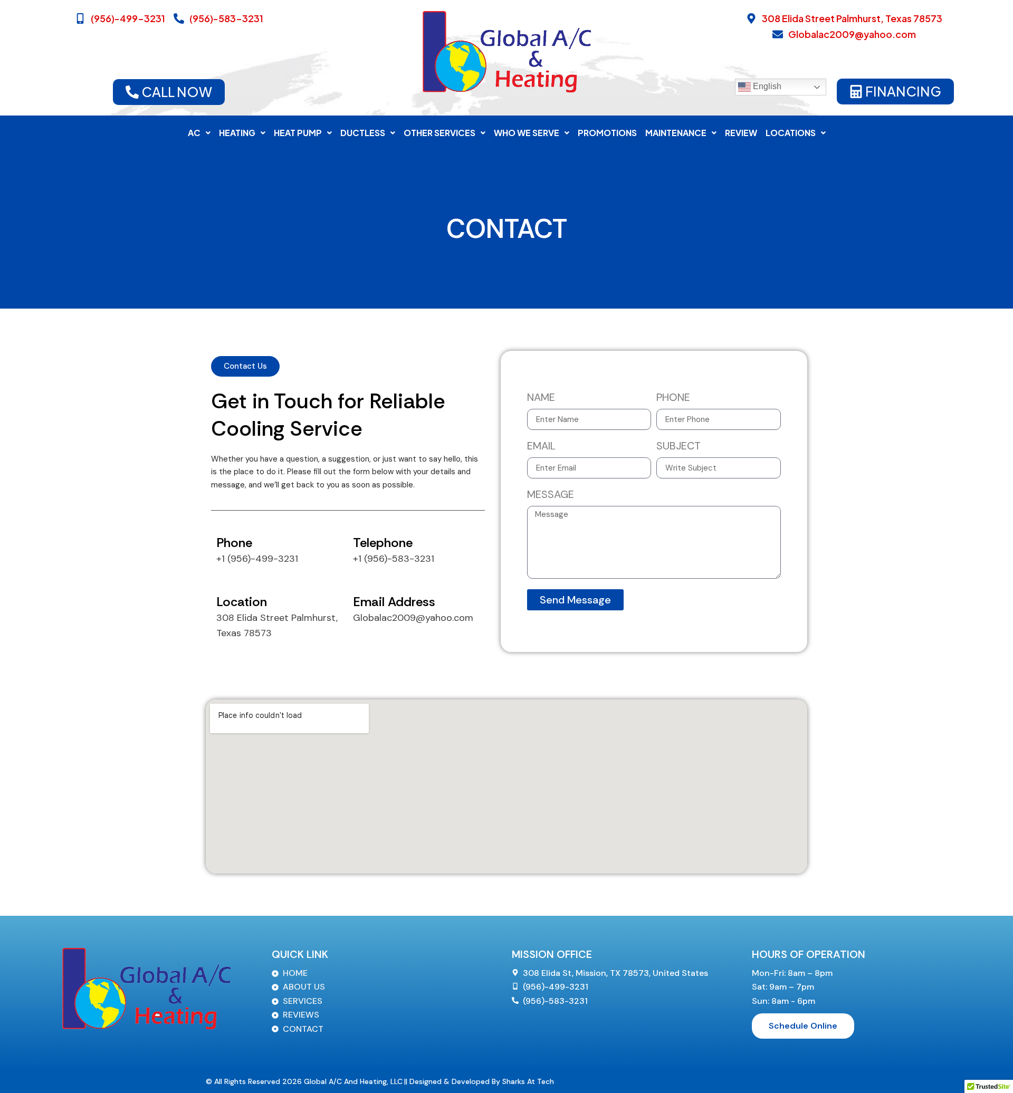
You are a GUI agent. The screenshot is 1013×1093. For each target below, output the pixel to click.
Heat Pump (298, 132)
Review (741, 132)
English (766, 86)
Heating (237, 132)
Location (241, 601)
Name (541, 398)
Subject (678, 446)
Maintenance (675, 132)
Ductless (362, 132)
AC (194, 132)
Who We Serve (526, 132)
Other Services (439, 132)
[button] (199, 133)
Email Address (394, 601)
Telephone (383, 542)
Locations (791, 132)
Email (541, 446)
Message (550, 495)
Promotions (607, 132)
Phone (234, 542)
